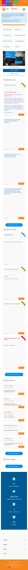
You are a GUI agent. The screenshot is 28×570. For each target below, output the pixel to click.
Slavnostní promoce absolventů (11, 269)
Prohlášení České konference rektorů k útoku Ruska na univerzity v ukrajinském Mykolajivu (12, 155)
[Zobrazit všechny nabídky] (14, 465)
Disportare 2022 (7, 438)
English (24, 1)
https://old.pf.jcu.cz (11, 15)
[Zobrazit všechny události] (14, 452)
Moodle (11, 1)
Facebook (10, 4)
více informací (16, 62)
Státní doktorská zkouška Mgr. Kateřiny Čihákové (13, 241)
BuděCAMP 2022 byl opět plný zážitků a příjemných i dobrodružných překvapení (12, 121)
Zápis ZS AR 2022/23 (14, 67)
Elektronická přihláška (8, 112)
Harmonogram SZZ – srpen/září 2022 (12, 303)
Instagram (4, 4)
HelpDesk (16, 1)
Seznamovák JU (7, 412)
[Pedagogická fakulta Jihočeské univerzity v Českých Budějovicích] (11, 9)
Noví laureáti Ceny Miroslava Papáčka (10, 53)
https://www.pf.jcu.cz (15, 21)
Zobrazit (21, 114)
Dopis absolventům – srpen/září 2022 (11, 278)
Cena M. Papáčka (14, 70)
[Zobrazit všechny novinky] (14, 223)
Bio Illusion (6, 399)
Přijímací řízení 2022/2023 (10, 85)
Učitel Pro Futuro (14, 73)
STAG (3, 1)
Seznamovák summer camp (10, 425)
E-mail (7, 1)
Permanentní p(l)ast (8, 385)
